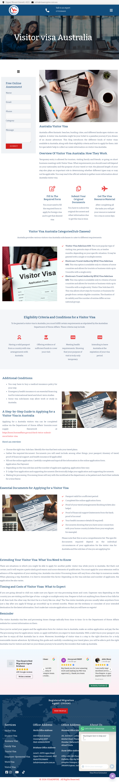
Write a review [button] (24, 677)
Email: (9, 102)
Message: (10, 130)
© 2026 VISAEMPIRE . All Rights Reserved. (59, 779)
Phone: (9, 111)
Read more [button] (84, 679)
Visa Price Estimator (98, 773)
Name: (9, 93)
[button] (18, 72)
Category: (10, 120)
